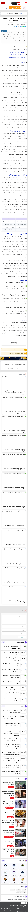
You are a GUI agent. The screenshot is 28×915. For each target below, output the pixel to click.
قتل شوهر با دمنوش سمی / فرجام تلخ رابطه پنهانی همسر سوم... (8, 822)
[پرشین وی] (16, 3)
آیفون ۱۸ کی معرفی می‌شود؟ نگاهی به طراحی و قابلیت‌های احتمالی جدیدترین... (8, 841)
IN (16, 26)
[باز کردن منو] (25, 3)
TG (24, 26)
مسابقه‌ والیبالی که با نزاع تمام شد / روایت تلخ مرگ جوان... (8, 832)
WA (22, 26)
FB (20, 26)
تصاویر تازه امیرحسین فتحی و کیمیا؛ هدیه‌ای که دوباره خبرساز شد (8, 793)
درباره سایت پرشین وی (22, 906)
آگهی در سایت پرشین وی (21, 892)
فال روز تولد (13, 889)
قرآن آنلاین (18, 889)
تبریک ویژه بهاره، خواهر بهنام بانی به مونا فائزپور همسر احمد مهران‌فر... (8, 803)
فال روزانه (24, 889)
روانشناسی (20, 13)
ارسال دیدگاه (22, 637)
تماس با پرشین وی (23, 905)
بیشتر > (3, 642)
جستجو (3, 3)
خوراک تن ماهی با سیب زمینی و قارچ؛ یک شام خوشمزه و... (9, 812)
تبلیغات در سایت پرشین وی (13, 905)
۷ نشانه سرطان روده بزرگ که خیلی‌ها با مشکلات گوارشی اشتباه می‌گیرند (8, 851)
